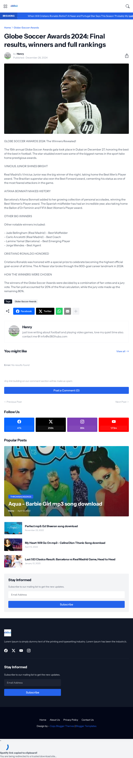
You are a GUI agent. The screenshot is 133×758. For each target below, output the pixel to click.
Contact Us (88, 719)
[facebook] (6, 650)
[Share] (125, 55)
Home (7, 27)
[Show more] (75, 311)
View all (120, 351)
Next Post (121, 401)
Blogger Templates (86, 726)
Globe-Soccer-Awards (26, 27)
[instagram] (28, 650)
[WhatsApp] (59, 311)
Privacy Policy (70, 719)
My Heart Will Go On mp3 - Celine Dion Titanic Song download (65, 543)
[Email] (67, 311)
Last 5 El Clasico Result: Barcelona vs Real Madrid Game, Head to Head (70, 559)
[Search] (127, 6)
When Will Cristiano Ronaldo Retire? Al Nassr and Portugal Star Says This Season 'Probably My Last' (67, 16)
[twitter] (13, 650)
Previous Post (14, 401)
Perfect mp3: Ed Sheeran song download (51, 526)
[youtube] (21, 650)
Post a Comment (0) (67, 390)
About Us (55, 719)
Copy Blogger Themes (62, 726)
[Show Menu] (5, 6)
